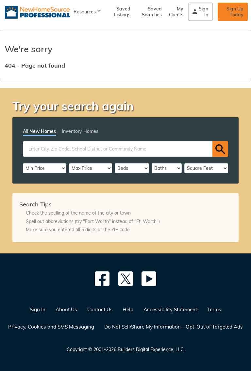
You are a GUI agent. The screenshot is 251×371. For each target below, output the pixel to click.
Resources (85, 12)
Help (128, 309)
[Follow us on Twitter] (125, 278)
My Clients (176, 12)
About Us (66, 309)
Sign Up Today (234, 12)
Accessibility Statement (170, 309)
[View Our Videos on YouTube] (149, 278)
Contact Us (100, 309)
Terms (214, 309)
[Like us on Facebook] (102, 278)
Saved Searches (152, 12)
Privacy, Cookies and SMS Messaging (51, 327)
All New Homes (39, 131)
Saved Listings (122, 12)
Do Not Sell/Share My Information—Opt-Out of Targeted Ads (173, 327)
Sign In (203, 12)
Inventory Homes (80, 131)
